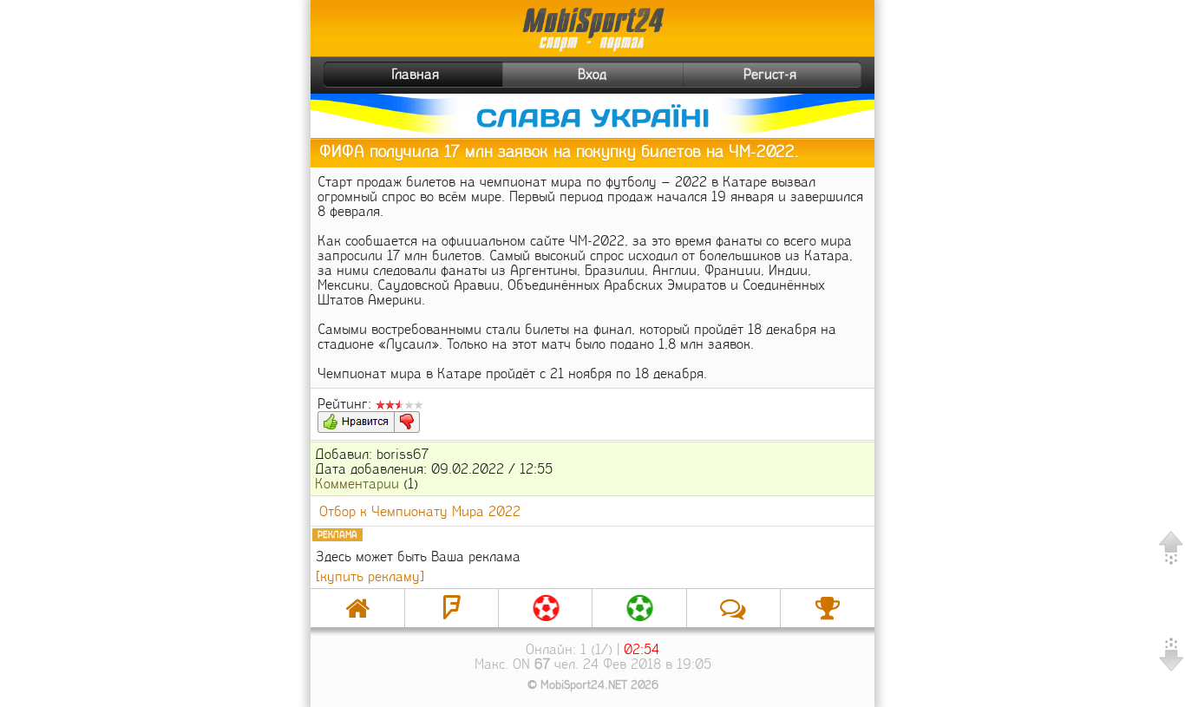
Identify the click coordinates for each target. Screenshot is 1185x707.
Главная (415, 74)
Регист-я (769, 74)
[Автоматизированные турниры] (827, 608)
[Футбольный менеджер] (545, 608)
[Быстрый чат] (733, 608)
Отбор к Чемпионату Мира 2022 (419, 511)
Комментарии (357, 483)
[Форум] (451, 608)
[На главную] (357, 608)
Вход (592, 74)
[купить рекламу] (370, 576)
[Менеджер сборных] (638, 608)
